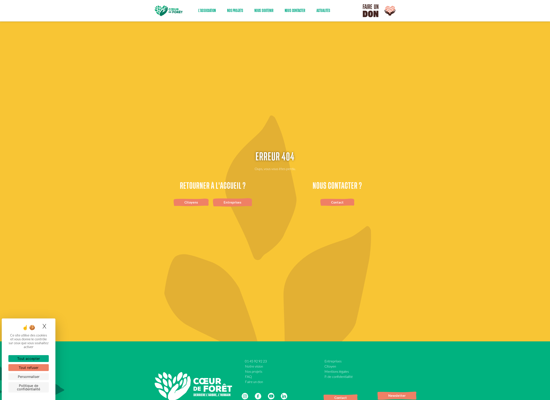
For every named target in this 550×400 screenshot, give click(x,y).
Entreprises (333, 361)
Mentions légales (336, 371)
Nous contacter (295, 10)
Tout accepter (28, 358)
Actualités (323, 10)
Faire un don (254, 382)
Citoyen (330, 366)
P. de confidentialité (338, 376)
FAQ (248, 376)
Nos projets (253, 371)
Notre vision (254, 366)
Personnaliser (29, 376)
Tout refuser (28, 367)
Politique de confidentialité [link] (28, 387)
